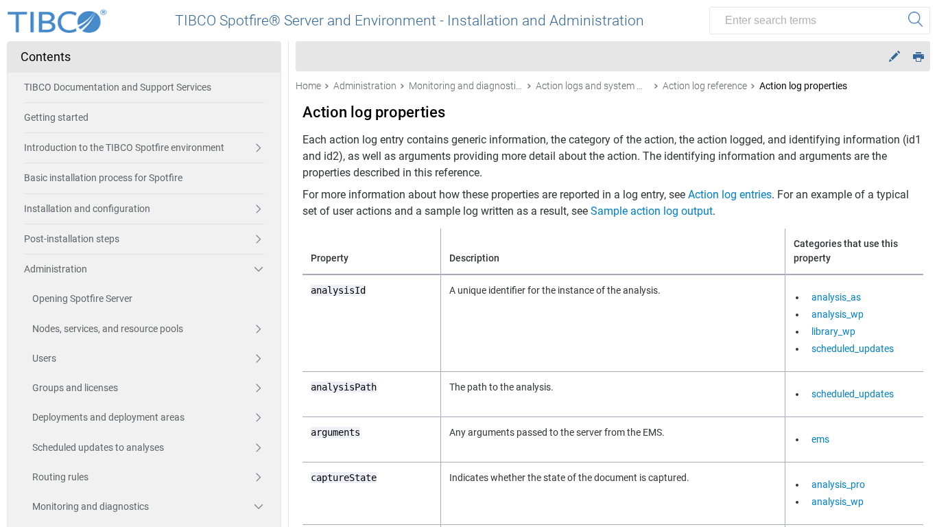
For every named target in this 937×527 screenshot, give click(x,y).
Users (44, 358)
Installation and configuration (87, 208)
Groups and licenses (75, 387)
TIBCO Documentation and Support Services (117, 87)
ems (820, 439)
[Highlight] (894, 56)
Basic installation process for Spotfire (103, 177)
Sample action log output (652, 211)
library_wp (833, 331)
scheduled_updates (852, 348)
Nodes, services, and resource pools (107, 328)
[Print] (918, 55)
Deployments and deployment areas (108, 417)
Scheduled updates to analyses (98, 447)
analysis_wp (837, 314)
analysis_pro (838, 484)
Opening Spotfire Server (82, 298)
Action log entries (730, 194)
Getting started (56, 117)
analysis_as (836, 297)
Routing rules (60, 476)
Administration (55, 269)
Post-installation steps (71, 238)
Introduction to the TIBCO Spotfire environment (124, 147)
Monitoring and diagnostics (90, 506)
